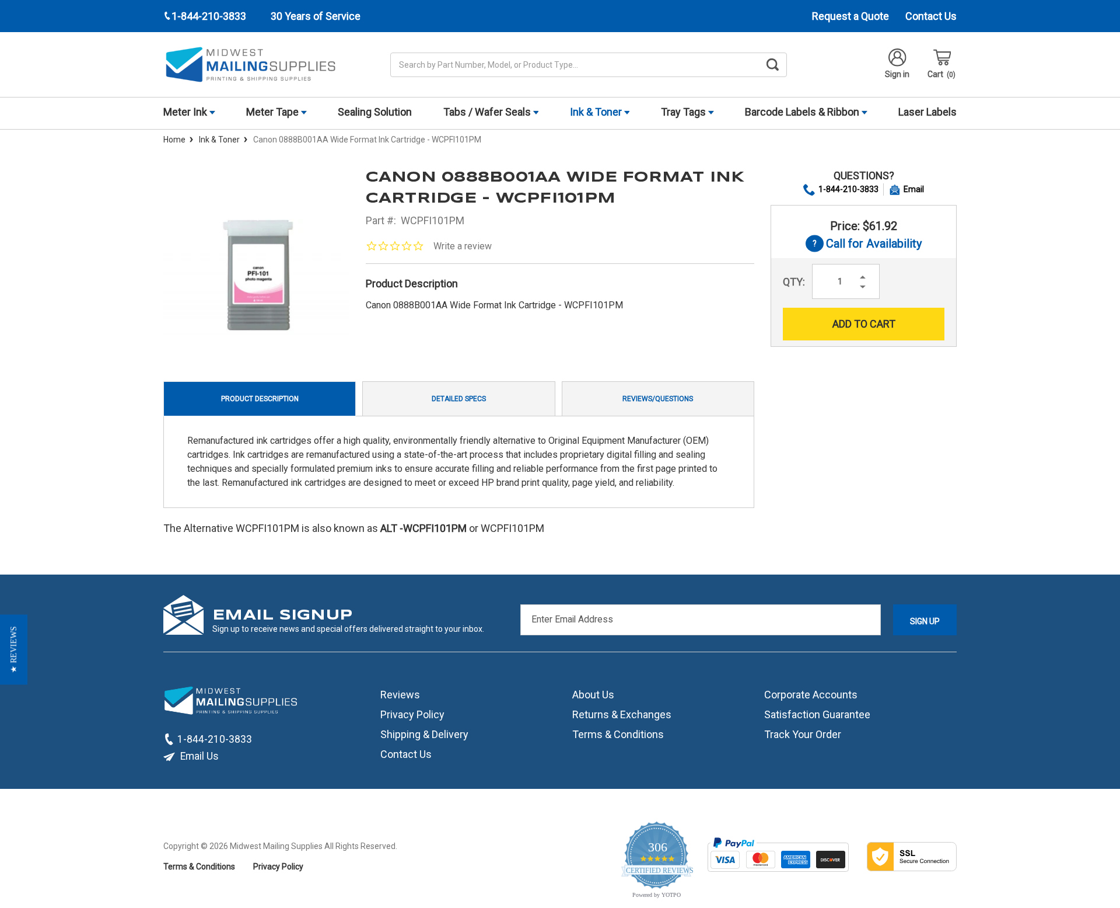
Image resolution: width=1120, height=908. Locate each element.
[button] (13, 649)
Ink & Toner (597, 112)
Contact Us (931, 16)
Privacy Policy (412, 714)
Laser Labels (927, 112)
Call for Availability (864, 244)
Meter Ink (186, 112)
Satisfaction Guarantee (817, 714)
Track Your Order (802, 734)
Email (914, 189)
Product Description (260, 399)
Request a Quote (850, 16)
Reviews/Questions (657, 399)
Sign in (897, 74)
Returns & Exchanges (621, 714)
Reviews (400, 694)
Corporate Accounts (811, 694)
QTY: (794, 282)
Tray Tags (684, 112)
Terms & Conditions (618, 734)
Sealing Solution (375, 112)
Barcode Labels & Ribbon (803, 112)
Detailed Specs (459, 399)
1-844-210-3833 (848, 189)
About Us (593, 694)
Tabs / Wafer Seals (488, 112)
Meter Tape (273, 112)
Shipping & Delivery (424, 734)
